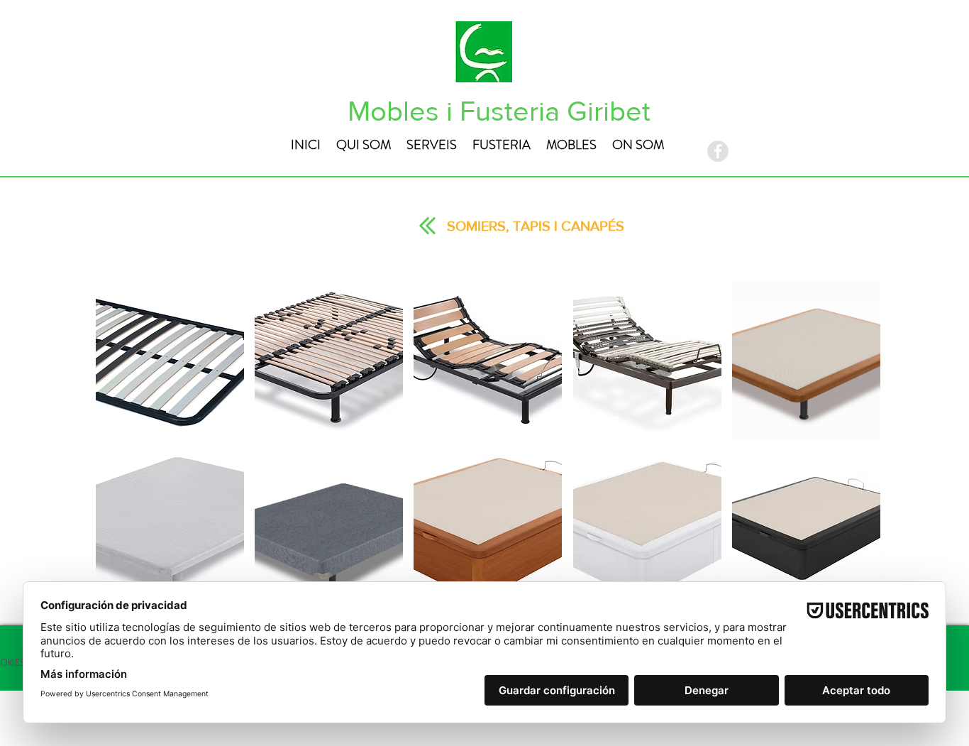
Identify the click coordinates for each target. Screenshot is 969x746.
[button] (170, 359)
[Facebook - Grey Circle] (718, 151)
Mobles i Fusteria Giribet (499, 110)
